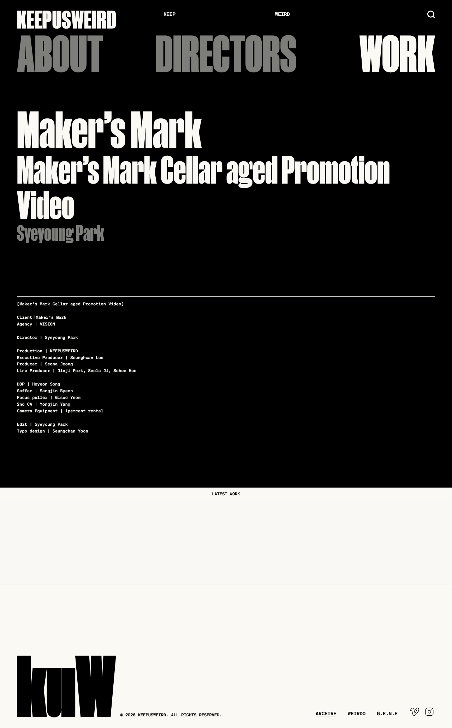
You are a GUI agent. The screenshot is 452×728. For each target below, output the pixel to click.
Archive (326, 713)
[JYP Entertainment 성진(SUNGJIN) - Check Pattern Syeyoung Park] (75, 542)
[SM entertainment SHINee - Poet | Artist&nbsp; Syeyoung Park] (376, 542)
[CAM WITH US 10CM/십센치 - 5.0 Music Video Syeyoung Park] (226, 542)
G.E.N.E (387, 713)
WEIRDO (356, 713)
